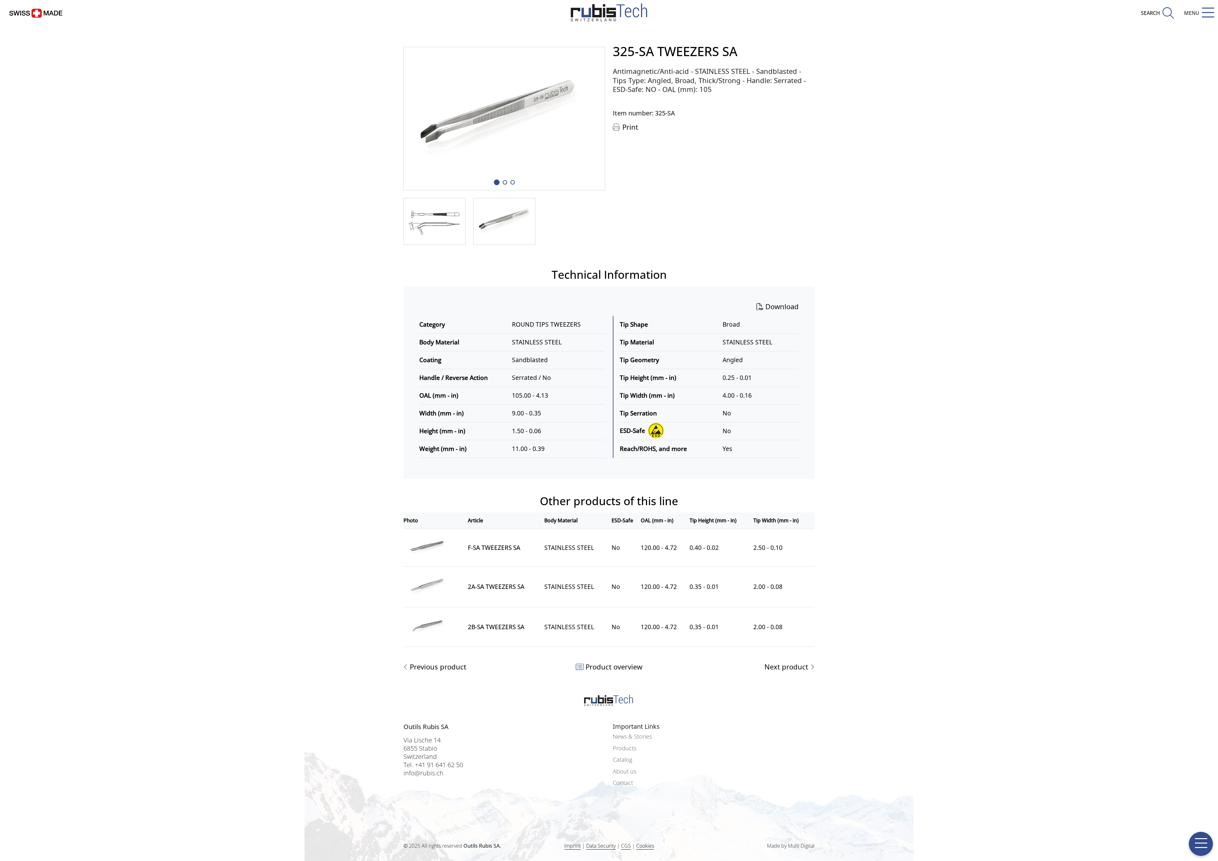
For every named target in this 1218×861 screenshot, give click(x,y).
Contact (623, 782)
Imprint (572, 845)
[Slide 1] (497, 182)
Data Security (601, 845)
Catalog (622, 759)
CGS (626, 845)
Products (624, 748)
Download (781, 306)
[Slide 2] (512, 182)
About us (624, 771)
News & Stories (632, 736)
